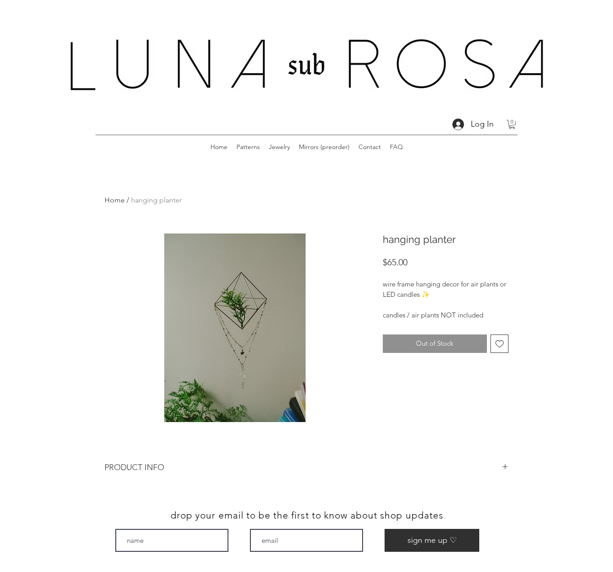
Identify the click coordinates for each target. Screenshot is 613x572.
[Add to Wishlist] (499, 343)
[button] (512, 124)
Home (115, 200)
